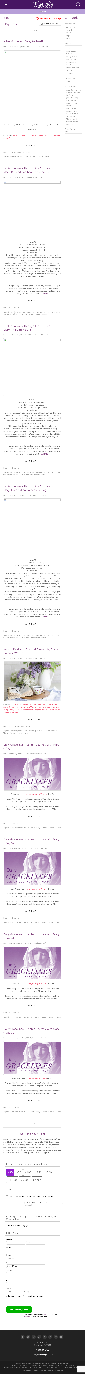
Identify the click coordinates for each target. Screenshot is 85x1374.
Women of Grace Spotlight (72, 123)
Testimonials (70, 116)
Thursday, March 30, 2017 (20, 1038)
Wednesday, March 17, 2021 (21, 335)
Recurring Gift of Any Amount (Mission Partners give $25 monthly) (31, 1217)
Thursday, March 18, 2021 (20, 177)
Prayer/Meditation (72, 68)
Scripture (7, 314)
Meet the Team (71, 108)
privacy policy (28, 1317)
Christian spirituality (17, 156)
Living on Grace (71, 100)
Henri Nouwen (31, 156)
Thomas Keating (9, 733)
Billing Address (13, 1233)
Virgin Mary (24, 314)
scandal (54, 731)
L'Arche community (44, 156)
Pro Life (69, 38)
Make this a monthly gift (18, 1225)
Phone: (9, 1255)
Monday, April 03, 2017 (19, 754)
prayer (58, 312)
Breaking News (70, 24)
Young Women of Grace (71, 130)
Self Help (69, 70)
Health (70, 76)
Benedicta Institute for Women (73, 94)
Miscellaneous (17, 152)
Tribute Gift (12, 1189)
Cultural (69, 30)
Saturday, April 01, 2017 (19, 848)
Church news (70, 27)
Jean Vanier (39, 731)
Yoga (68, 81)
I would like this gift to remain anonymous (25, 1296)
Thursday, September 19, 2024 (22, 46)
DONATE (44, 293)
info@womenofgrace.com (42, 1355)
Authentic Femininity (73, 90)
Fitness (70, 73)
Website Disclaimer (47, 1371)
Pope (68, 35)
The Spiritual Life (72, 119)
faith (37, 312)
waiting (37, 828)
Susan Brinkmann (42, 46)
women (44, 828)
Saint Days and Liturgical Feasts (72, 112)
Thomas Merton (22, 733)
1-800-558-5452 (42, 1350)
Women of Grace (41, 314)
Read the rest (30, 145)
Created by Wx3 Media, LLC (31, 1371)
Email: (8, 1247)
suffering (15, 314)
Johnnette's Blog (72, 98)
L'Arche (47, 731)
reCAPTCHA (46, 1315)
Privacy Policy (58, 1371)
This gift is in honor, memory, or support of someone (30, 1196)
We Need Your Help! (50, 18)
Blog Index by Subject (71, 52)
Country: (9, 1263)
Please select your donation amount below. (26, 1164)
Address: (9, 1270)
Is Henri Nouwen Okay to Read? (23, 41)
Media (68, 33)
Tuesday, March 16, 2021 (20, 495)
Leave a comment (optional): (35, 1202)
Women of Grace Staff (40, 177)
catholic (13, 312)
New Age (26, 152)
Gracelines (15, 308)
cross (19, 312)
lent (53, 312)
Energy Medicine (72, 56)
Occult (68, 65)
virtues (31, 314)
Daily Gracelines (28, 312)
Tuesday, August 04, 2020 (20, 658)
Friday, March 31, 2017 (19, 943)
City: (8, 1280)
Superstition (70, 79)
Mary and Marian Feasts (72, 104)
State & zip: (10, 1288)
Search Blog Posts (51, 24)
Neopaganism (71, 62)
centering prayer (16, 731)
